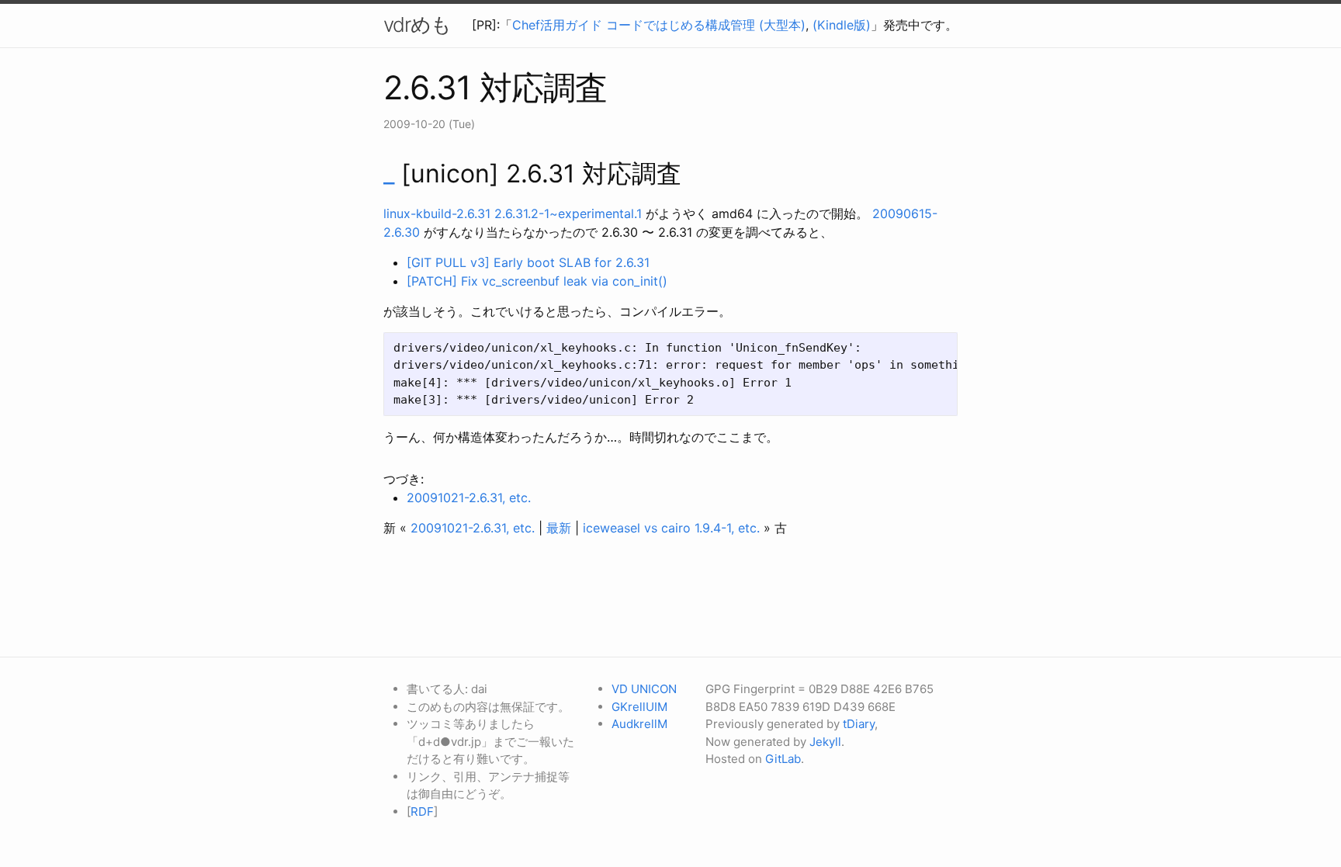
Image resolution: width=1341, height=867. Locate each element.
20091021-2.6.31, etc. (469, 497)
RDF (422, 811)
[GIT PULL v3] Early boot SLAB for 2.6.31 (528, 262)
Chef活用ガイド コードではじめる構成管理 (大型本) (659, 25)
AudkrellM (639, 723)
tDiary (859, 723)
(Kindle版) (842, 25)
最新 (558, 528)
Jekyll (825, 741)
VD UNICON (644, 688)
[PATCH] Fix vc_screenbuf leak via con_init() (537, 281)
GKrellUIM (639, 706)
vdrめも (417, 24)
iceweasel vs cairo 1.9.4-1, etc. (671, 528)
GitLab (783, 758)
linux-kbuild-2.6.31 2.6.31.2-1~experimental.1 (512, 213)
